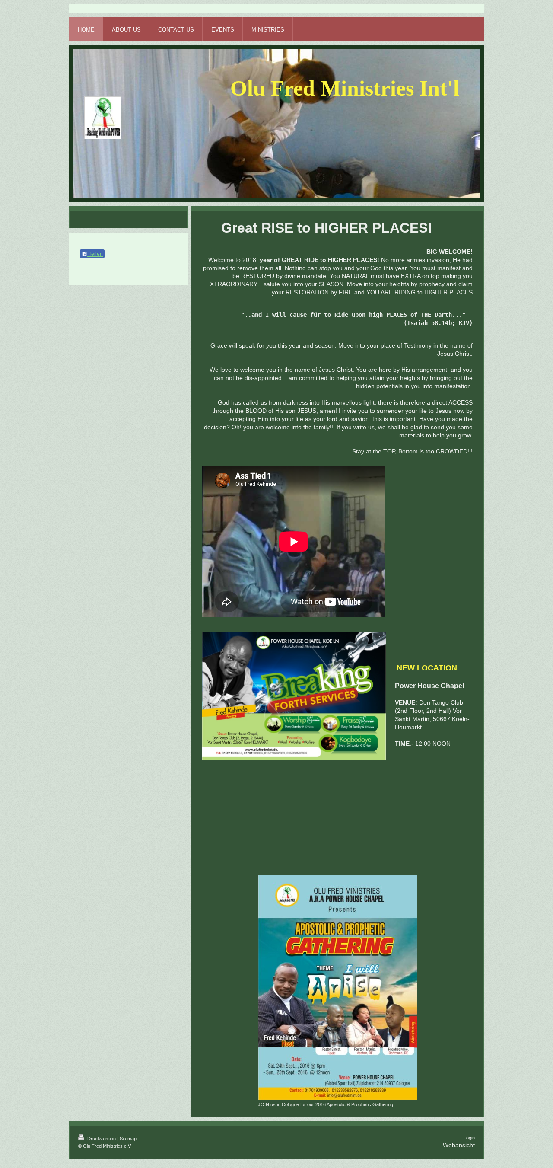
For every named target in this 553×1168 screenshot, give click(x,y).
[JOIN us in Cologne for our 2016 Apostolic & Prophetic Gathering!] (337, 987)
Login (469, 1137)
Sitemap (128, 1138)
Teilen (95, 254)
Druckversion (101, 1138)
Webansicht (459, 1145)
